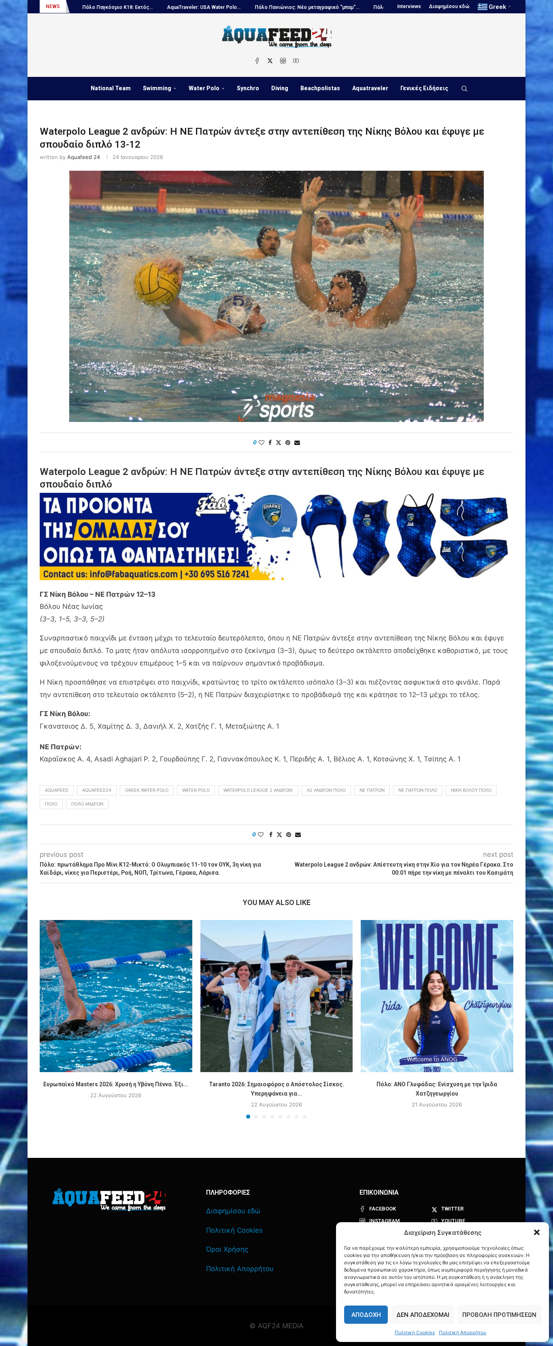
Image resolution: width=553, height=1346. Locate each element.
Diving (279, 88)
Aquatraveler (370, 88)
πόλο (51, 804)
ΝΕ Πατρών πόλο (417, 790)
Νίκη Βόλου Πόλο (471, 790)
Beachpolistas (320, 88)
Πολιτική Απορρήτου (462, 1332)
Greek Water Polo (146, 790)
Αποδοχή (366, 1314)
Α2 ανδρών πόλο (326, 790)
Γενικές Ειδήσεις (424, 88)
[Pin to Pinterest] (287, 442)
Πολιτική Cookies (415, 1332)
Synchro (248, 88)
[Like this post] (261, 442)
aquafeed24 (96, 790)
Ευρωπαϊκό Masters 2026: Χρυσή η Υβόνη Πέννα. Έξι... (115, 1084)
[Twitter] (270, 61)
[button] (537, 1232)
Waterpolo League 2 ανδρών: (258, 790)
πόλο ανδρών (87, 804)
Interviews (409, 6)
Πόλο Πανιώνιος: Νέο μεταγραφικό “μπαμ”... (229, 7)
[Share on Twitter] (278, 442)
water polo (196, 790)
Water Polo (204, 88)
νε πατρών (372, 790)
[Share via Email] (297, 442)
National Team (111, 88)
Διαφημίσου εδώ (449, 6)
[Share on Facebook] (270, 442)
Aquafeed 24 (83, 157)
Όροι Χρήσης (227, 1249)
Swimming (157, 88)
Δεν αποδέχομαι (422, 1314)
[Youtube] (296, 61)
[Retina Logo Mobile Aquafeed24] (109, 1199)
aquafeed (56, 790)
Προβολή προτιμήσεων (499, 1314)
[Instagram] (283, 61)
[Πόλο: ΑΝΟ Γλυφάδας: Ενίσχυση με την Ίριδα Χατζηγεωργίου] (437, 996)
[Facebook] (257, 61)
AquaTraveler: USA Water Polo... (125, 7)
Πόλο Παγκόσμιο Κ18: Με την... (331, 7)
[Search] (464, 88)
